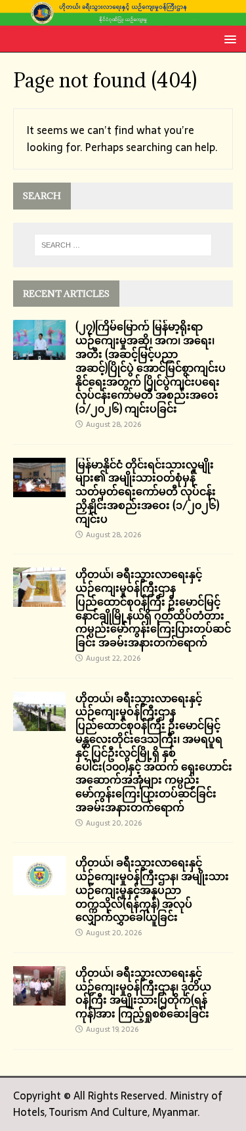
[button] (228, 38)
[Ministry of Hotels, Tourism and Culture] (123, 17)
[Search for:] (123, 245)
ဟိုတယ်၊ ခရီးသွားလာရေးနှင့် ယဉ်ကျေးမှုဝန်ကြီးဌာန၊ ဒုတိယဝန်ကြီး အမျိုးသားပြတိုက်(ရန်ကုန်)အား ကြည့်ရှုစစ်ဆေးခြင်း (143, 993)
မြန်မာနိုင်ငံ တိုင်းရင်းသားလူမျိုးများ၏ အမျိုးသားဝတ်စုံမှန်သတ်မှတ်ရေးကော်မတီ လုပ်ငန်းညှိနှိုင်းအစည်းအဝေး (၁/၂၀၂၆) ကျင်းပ (147, 491)
